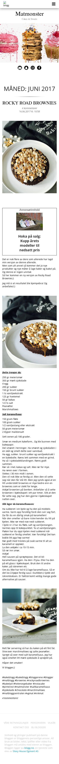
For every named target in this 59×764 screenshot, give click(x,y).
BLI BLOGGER (38, 727)
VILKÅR (51, 722)
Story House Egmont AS (25, 751)
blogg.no (29, 747)
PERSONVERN (38, 722)
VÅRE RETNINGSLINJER (16, 722)
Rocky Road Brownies (29, 103)
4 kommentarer (29, 108)
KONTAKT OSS (21, 727)
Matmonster (29, 14)
